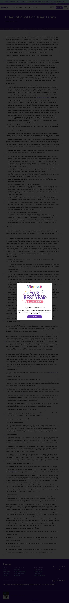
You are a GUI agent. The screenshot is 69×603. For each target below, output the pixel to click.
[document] (34, 301)
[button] (50, 284)
